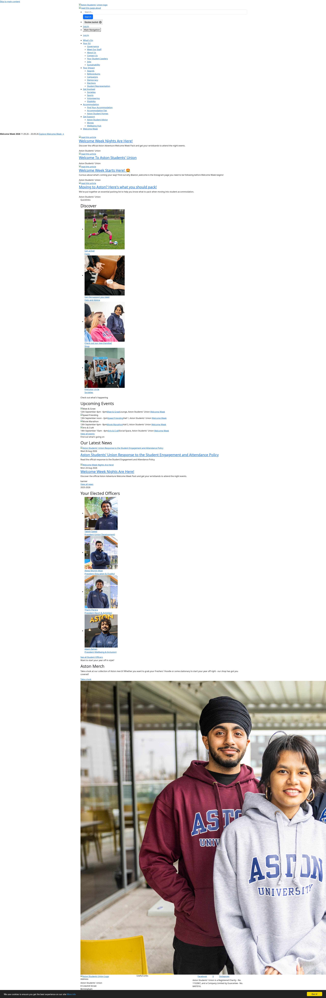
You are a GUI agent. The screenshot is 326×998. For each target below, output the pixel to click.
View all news (86, 484)
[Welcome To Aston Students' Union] (87, 153)
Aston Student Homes (97, 113)
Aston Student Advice (97, 119)
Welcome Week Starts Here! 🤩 (104, 170)
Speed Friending (115, 418)
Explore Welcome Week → (51, 134)
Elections (91, 83)
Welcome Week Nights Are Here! (106, 140)
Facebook (202, 976)
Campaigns (92, 77)
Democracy (92, 80)
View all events (87, 433)
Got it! (314, 994)
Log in (86, 26)
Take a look (85, 679)
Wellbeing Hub (94, 125)
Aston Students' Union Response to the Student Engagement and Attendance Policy (149, 454)
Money (90, 122)
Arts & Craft (113, 430)
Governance (93, 46)
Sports (90, 95)
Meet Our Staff (94, 49)
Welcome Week (157, 411)
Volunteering (93, 98)
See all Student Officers (91, 657)
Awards (90, 70)
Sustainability (93, 64)
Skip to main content (10, 1)
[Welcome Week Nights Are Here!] (87, 137)
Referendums (93, 74)
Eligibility (91, 101)
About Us (91, 52)
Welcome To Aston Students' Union (108, 157)
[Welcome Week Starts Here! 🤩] (87, 166)
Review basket (91, 22)
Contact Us (92, 55)
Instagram (224, 976)
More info (71, 994)
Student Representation (98, 86)
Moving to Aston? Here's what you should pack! (118, 186)
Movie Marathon (115, 424)
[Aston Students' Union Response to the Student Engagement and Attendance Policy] (121, 448)
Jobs (89, 61)
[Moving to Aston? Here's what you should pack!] (87, 183)
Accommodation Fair (97, 110)
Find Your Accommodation (100, 107)
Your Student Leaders (97, 58)
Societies (91, 92)
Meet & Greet (113, 411)
